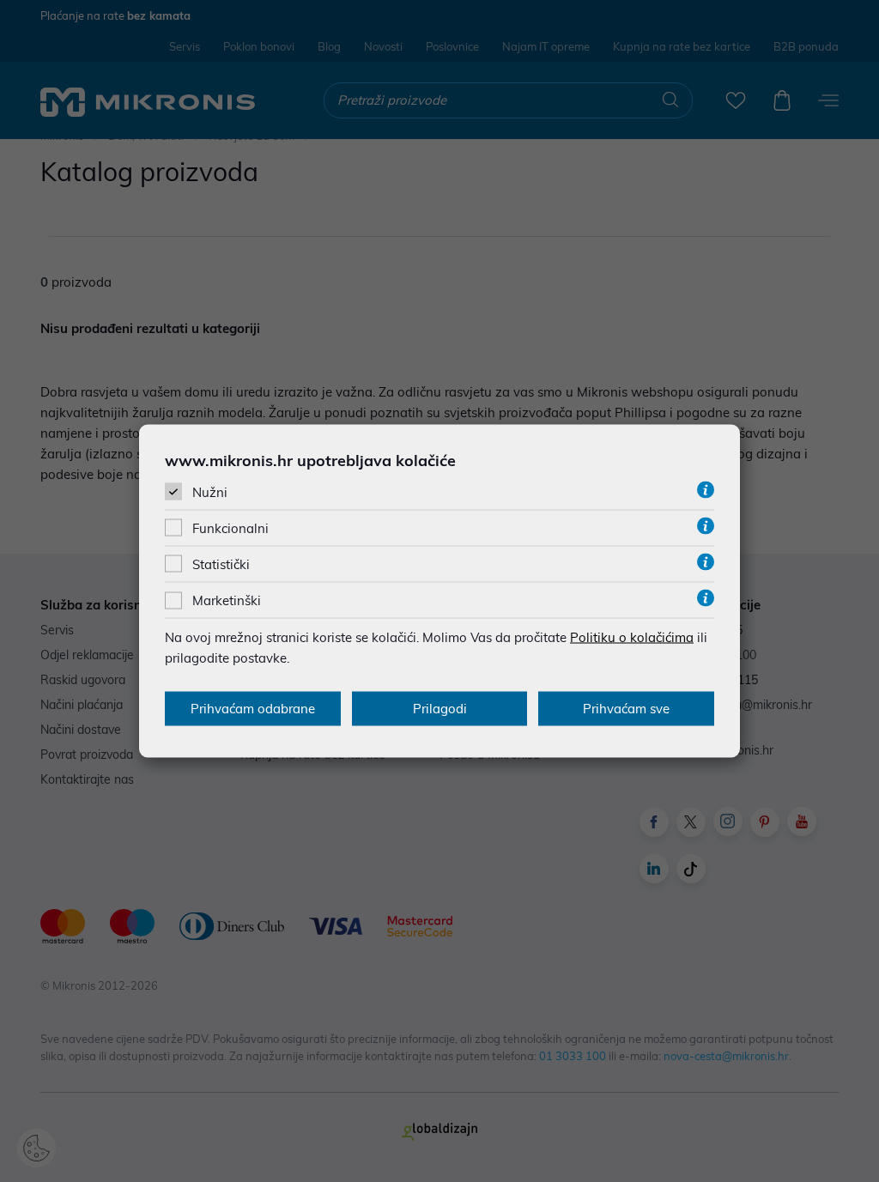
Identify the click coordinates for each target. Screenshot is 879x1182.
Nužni (209, 491)
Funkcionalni (230, 528)
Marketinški (226, 600)
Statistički (221, 564)
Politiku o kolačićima (632, 637)
